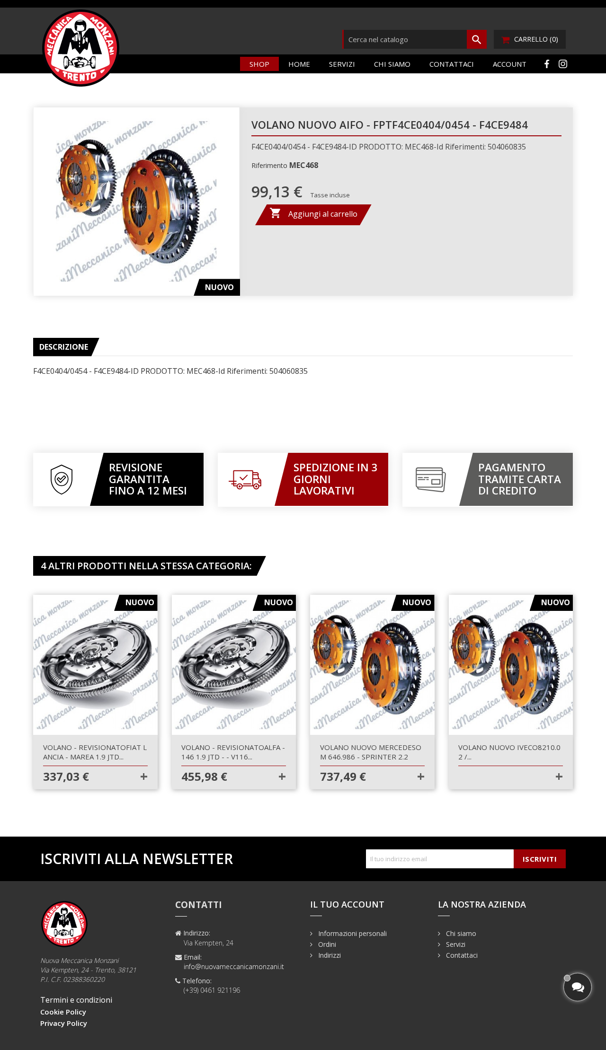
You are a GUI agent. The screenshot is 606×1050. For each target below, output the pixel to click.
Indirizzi (328, 955)
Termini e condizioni (76, 1000)
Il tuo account (347, 904)
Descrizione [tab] (63, 347)
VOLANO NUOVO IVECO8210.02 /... (509, 751)
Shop (259, 64)
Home (299, 64)
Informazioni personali (351, 933)
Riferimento (269, 165)
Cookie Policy (63, 1011)
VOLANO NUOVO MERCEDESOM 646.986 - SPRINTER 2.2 (370, 751)
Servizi (342, 64)
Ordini (326, 944)
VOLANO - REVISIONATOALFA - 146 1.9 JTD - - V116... (233, 751)
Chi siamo (392, 64)
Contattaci (451, 64)
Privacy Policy (63, 1023)
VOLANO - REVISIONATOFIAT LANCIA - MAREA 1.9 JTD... (95, 751)
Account (509, 64)
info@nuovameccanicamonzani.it (234, 966)
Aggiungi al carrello (313, 213)
